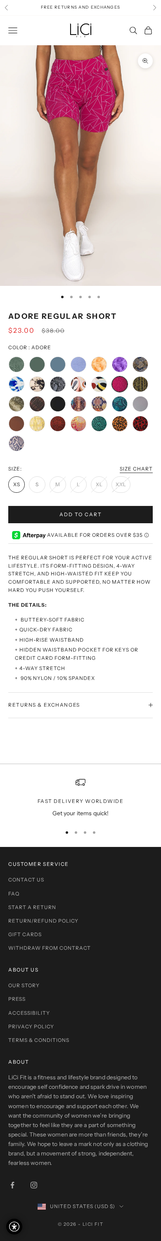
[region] (80, 797)
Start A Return (32, 907)
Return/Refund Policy (43, 921)
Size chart (136, 469)
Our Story (24, 985)
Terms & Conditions (38, 1040)
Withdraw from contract (49, 948)
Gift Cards (25, 934)
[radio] (16, 364)
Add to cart (80, 514)
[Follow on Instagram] (34, 1185)
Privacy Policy (31, 1026)
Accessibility (29, 1013)
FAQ (13, 894)
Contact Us (26, 880)
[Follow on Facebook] (12, 1185)
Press (17, 999)
